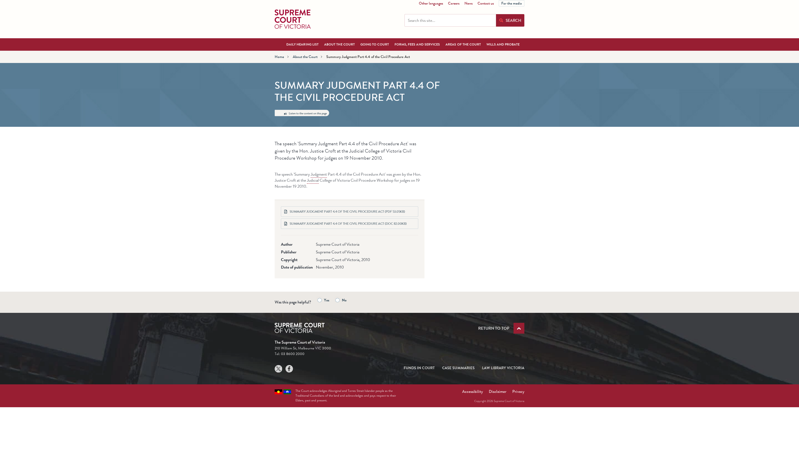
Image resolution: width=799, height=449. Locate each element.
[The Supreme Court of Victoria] (293, 19)
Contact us (486, 3)
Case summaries (458, 368)
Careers (453, 3)
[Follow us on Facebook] (289, 369)
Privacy (518, 392)
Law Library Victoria (503, 368)
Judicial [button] (313, 180)
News (468, 3)
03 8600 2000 (292, 353)
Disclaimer (497, 392)
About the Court (305, 56)
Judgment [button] (319, 174)
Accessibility (472, 392)
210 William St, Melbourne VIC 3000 (303, 348)
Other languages (431, 3)
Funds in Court (419, 368)
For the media (511, 3)
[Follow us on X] (278, 369)
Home (279, 56)
